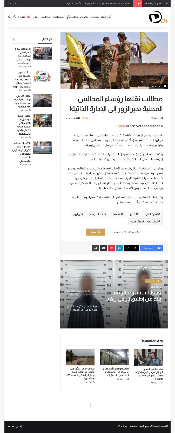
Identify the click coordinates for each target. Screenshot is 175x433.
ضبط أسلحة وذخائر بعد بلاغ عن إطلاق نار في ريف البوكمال (134, 296)
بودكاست (45, 17)
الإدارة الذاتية (151, 214)
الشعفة (117, 214)
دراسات (84, 17)
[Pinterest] (111, 248)
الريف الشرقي (153, 281)
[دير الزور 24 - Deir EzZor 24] (158, 17)
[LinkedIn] (119, 248)
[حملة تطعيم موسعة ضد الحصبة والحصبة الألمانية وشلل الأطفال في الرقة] (42, 77)
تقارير (35, 17)
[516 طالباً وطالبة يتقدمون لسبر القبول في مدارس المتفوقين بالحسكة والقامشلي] (42, 147)
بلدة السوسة (97, 214)
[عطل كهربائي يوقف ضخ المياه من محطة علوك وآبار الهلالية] (42, 100)
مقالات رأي (72, 17)
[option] (114, 294)
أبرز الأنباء (106, 17)
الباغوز (133, 214)
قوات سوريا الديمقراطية (144, 221)
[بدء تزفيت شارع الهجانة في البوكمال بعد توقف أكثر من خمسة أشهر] (42, 53)
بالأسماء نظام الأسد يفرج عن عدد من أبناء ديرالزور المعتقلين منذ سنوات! (116, 371)
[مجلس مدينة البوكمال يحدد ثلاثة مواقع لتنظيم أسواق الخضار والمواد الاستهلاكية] (42, 120)
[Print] (95, 248)
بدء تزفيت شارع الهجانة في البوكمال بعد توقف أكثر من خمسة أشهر (23, 55)
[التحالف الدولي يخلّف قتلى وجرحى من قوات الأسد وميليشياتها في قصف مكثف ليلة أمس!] (80, 357)
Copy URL (95, 232)
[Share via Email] (103, 248)
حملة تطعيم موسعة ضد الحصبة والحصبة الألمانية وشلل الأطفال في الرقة (98, 3)
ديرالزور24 (122, 426)
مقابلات (94, 17)
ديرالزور (77, 214)
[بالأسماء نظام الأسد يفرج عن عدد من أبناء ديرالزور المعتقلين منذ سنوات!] (114, 357)
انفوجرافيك (58, 17)
